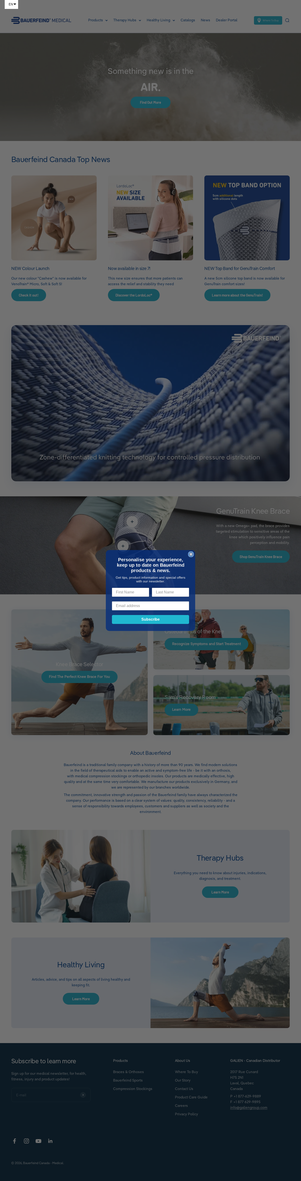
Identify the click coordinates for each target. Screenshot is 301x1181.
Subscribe (150, 619)
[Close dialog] (191, 554)
